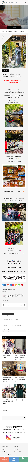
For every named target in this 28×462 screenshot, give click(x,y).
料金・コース (17, 449)
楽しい (13, 296)
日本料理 (10, 296)
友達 (18, 295)
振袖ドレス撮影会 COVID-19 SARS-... (8, 357)
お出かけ (17, 294)
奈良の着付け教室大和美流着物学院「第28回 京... (8, 379)
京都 (13, 295)
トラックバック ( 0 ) (20, 314)
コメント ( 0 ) (7, 314)
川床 (20, 296)
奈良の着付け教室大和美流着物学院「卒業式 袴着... (20, 357)
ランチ (6, 295)
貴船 (5, 297)
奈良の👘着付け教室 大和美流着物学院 (13, 295)
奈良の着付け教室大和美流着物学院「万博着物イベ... (8, 402)
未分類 (5, 70)
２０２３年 (5, 294)
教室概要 (16, 446)
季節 (18, 296)
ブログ (9, 454)
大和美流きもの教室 (10, 289)
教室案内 (14, 460)
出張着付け (4, 452)
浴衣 (16, 296)
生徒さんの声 (17, 452)
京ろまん (10, 295)
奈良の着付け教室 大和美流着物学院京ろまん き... (20, 379)
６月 (9, 294)
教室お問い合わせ (23, 460)
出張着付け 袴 (19, 400)
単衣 (15, 295)
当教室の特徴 (5, 446)
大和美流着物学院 (14, 427)
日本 (6, 296)
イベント (12, 294)
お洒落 (20, 294)
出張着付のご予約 (4, 460)
